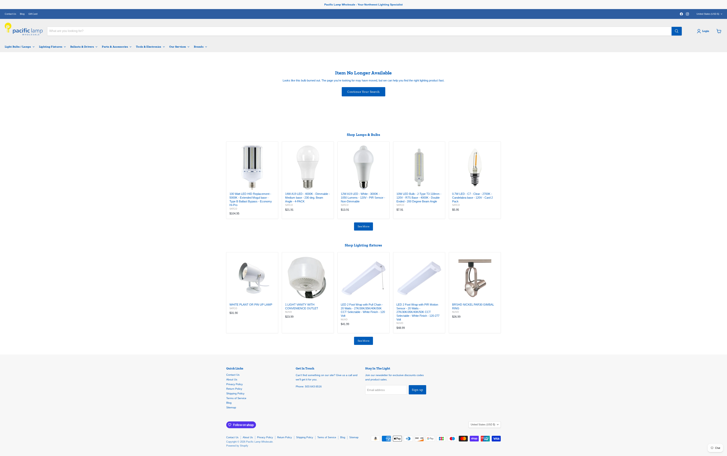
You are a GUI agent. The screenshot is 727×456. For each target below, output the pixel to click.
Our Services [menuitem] (177, 46)
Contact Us (10, 14)
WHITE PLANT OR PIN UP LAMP (250, 304)
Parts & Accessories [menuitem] (115, 46)
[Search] (677, 31)
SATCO (233, 208)
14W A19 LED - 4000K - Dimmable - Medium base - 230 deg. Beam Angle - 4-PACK (307, 197)
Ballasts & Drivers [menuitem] (82, 46)
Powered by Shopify (237, 445)
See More (364, 226)
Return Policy (234, 388)
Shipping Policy (235, 393)
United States (708, 14)
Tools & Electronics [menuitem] (148, 46)
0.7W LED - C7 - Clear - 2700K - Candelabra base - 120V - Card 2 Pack (472, 197)
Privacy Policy (234, 384)
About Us (231, 379)
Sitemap (231, 407)
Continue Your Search (363, 92)
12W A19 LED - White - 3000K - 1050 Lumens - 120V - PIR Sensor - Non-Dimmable (363, 197)
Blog (22, 14)
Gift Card (32, 14)
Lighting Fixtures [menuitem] (50, 46)
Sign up (417, 390)
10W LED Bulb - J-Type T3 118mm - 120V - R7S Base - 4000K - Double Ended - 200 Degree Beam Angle (418, 197)
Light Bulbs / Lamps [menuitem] (18, 46)
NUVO (288, 312)
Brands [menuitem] (199, 46)
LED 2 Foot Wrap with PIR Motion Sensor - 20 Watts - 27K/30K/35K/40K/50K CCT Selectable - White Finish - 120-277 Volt (417, 312)
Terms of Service (236, 398)
